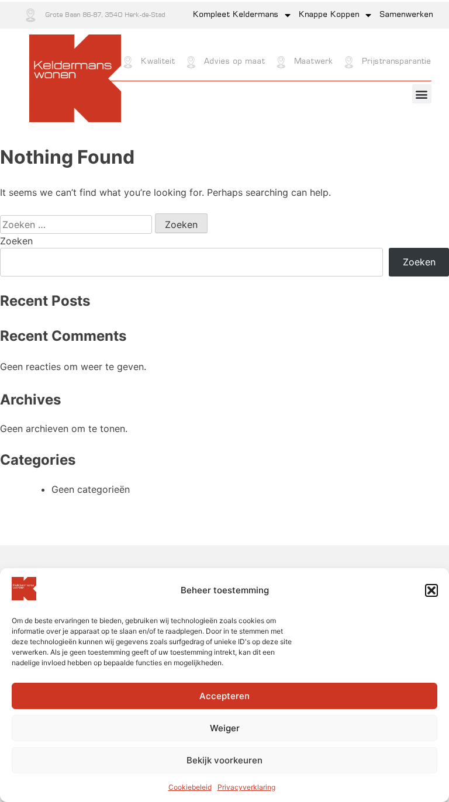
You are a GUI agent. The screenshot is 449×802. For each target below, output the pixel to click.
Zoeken (16, 241)
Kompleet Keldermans (236, 15)
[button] (431, 590)
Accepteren (224, 695)
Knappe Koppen (329, 15)
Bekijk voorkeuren (224, 760)
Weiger (225, 728)
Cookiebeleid (190, 787)
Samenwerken (406, 15)
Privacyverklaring (246, 787)
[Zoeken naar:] (77, 224)
